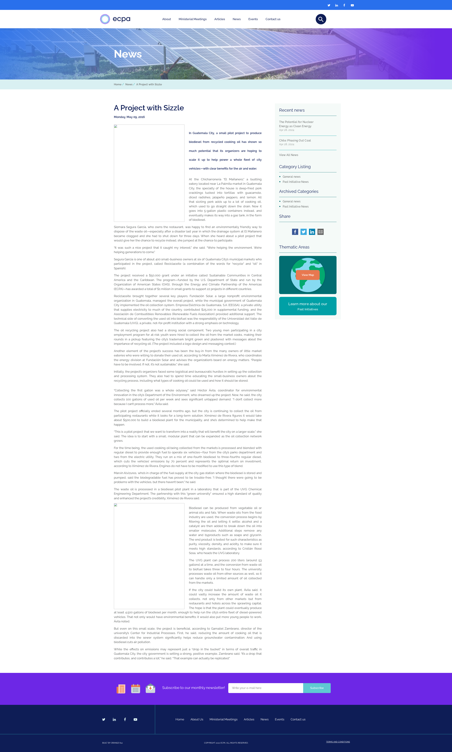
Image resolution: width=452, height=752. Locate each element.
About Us (197, 719)
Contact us (273, 19)
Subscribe (317, 688)
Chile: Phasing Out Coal (295, 140)
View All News (288, 155)
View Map (308, 275)
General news (292, 176)
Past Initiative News (296, 181)
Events (253, 19)
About (166, 19)
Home (117, 84)
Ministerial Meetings (193, 19)
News (237, 19)
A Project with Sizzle (149, 84)
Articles (219, 19)
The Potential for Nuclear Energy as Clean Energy (296, 124)
